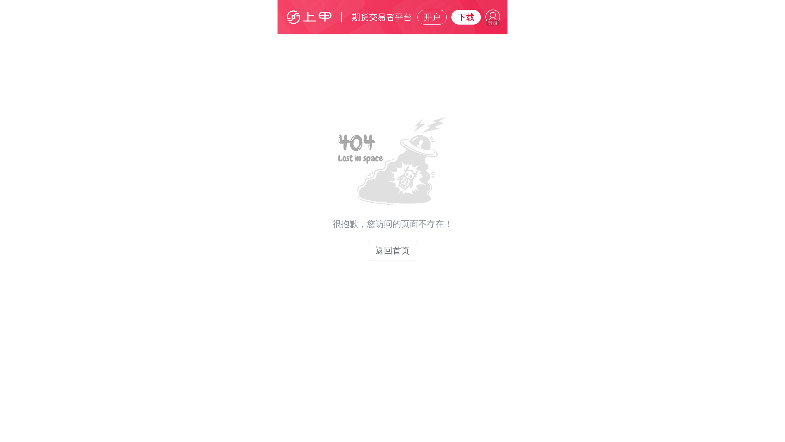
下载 (466, 17)
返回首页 (392, 250)
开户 (432, 17)
